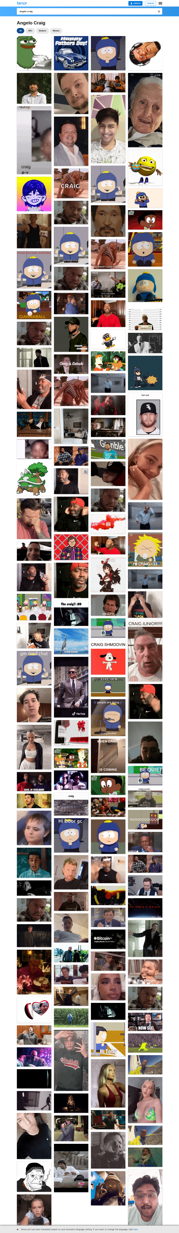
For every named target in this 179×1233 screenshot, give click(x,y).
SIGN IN (150, 3)
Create (136, 3)
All (20, 31)
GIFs (30, 31)
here (136, 1229)
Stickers (42, 31)
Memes (56, 31)
